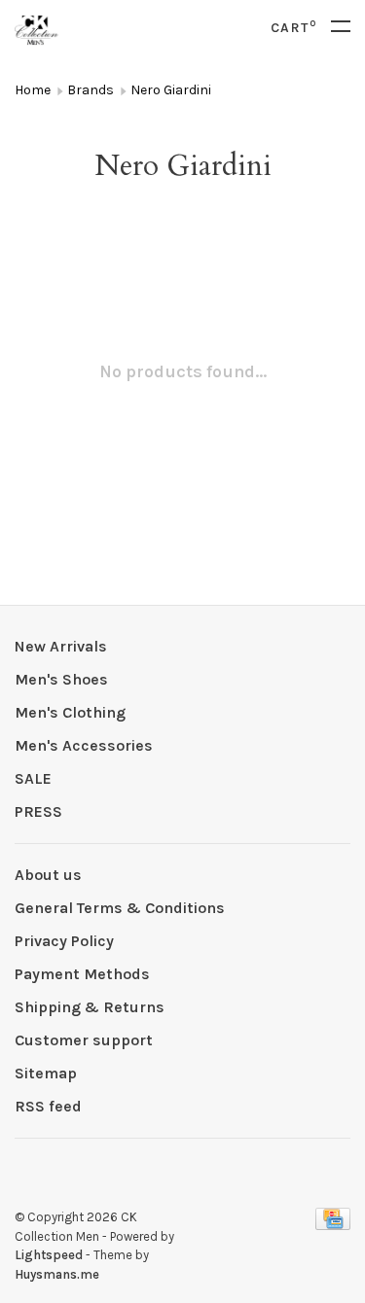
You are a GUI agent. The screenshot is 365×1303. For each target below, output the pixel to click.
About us (48, 874)
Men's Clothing (70, 712)
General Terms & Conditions (120, 907)
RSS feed (48, 1106)
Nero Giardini (170, 90)
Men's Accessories (84, 745)
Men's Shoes (61, 679)
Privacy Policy (64, 941)
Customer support (84, 1040)
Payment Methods (82, 974)
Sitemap (46, 1073)
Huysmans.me (57, 1274)
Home (33, 90)
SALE (33, 778)
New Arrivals (61, 646)
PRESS (38, 811)
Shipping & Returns (89, 1007)
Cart (293, 27)
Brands (90, 90)
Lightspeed (49, 1255)
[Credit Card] (332, 1224)
